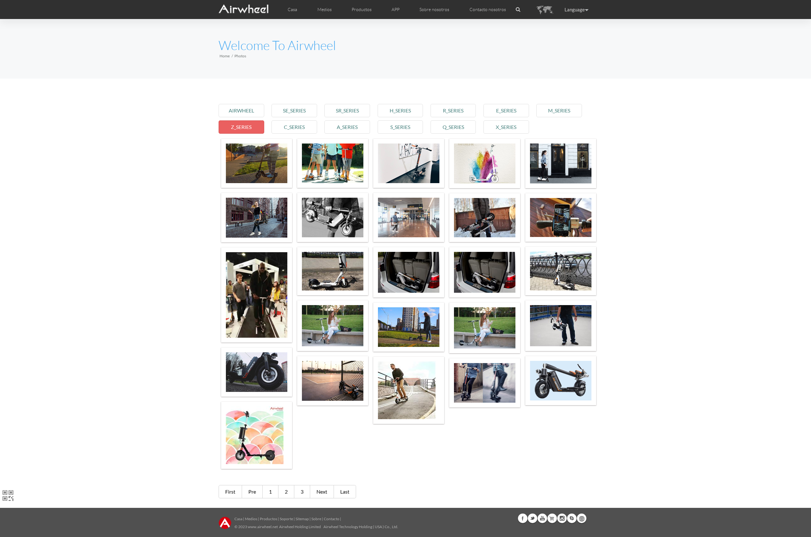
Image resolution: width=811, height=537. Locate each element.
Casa (292, 9)
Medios (251, 518)
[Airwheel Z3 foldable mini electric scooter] (332, 271)
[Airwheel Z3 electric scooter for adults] (256, 435)
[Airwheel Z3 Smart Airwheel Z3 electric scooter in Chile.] (560, 325)
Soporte (286, 518)
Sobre (316, 518)
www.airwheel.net (263, 526)
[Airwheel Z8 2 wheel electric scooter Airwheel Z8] (560, 163)
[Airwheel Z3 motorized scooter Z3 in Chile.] (332, 325)
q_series (453, 127)
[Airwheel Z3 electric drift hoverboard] (484, 327)
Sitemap (302, 518)
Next (321, 492)
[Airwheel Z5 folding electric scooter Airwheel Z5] (256, 163)
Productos (362, 9)
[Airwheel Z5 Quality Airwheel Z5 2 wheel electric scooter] (484, 383)
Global (581, 518)
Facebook (522, 518)
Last (344, 492)
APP (395, 9)
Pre (252, 492)
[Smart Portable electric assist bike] (256, 295)
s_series (400, 127)
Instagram (562, 518)
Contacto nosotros (487, 9)
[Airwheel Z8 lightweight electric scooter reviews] (408, 217)
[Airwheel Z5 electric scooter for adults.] (332, 217)
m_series (559, 110)
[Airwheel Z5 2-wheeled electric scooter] (408, 327)
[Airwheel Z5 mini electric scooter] (256, 218)
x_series (506, 127)
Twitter (532, 518)
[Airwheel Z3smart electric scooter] (560, 217)
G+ (552, 518)
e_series (506, 110)
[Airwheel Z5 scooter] (408, 272)
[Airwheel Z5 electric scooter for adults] (484, 163)
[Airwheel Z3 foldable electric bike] (408, 390)
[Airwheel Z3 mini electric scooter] (484, 217)
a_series (347, 127)
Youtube (542, 518)
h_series (400, 110)
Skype (572, 518)
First (230, 492)
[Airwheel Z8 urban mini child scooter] (332, 163)
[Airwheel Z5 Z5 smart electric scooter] (408, 163)
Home (225, 56)
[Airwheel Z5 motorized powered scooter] (560, 380)
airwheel (241, 110)
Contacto (331, 518)
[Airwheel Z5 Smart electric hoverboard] (256, 372)
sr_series (347, 110)
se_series (294, 110)
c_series (294, 127)
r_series (453, 110)
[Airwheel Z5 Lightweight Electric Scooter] (332, 381)
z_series (241, 127)
